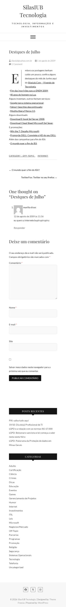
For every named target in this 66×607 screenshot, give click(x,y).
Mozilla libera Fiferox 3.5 (22, 111)
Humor (12, 502)
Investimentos (16, 510)
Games (12, 494)
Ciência (12, 474)
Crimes (12, 478)
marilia (26, 207)
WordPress (43, 603)
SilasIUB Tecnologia (33, 11)
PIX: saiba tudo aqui (19, 420)
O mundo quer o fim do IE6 (23, 143)
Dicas (12, 482)
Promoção (14, 543)
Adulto (12, 466)
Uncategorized (16, 567)
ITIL (11, 514)
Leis (11, 518)
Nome (12, 307)
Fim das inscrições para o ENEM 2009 (29, 90)
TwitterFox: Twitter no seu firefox (39, 177)
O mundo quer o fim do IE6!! (24, 170)
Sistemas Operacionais (20, 555)
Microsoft (14, 522)
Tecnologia (14, 559)
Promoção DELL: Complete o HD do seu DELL (33, 135)
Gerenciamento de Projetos (22, 498)
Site (11, 341)
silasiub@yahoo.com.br (22, 60)
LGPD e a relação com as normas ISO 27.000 (31, 428)
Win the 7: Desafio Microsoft (24, 131)
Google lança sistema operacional (26, 103)
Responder (19, 227)
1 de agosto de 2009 (46, 60)
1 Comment (17, 64)
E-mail (13, 324)
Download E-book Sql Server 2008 (27, 119)
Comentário (15, 263)
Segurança (14, 551)
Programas (14, 539)
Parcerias (13, 535)
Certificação (15, 470)
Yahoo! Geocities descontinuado (26, 107)
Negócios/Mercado (18, 526)
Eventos (13, 490)
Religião (13, 547)
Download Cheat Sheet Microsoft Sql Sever (31, 123)
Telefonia (13, 563)
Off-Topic (29, 156)
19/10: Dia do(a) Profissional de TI (26, 424)
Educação (14, 486)
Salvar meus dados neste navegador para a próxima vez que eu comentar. (29, 369)
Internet (43, 156)
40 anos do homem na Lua (23, 94)
